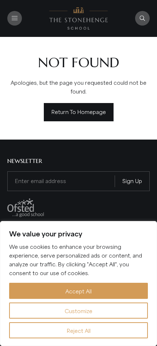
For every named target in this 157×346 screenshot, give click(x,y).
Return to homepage (78, 111)
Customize (78, 311)
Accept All (78, 291)
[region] (78, 283)
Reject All (79, 330)
